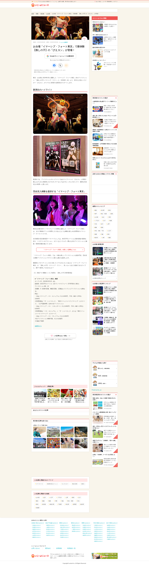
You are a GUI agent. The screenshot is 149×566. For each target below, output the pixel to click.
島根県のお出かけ (98, 533)
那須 (37, 504)
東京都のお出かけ (64, 525)
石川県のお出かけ (50, 531)
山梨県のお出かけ (50, 527)
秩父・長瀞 (70, 501)
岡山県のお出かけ (98, 527)
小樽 (103, 237)
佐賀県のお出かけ (111, 527)
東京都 (44, 504)
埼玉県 (67, 504)
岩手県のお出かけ (36, 531)
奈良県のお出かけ (87, 531)
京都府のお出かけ (87, 527)
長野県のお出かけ (50, 525)
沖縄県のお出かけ (111, 539)
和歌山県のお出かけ (87, 533)
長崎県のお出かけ (111, 529)
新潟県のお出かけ (50, 529)
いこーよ (36, 1)
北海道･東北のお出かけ (37, 523)
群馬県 (74, 504)
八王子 (51, 497)
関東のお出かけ (63, 523)
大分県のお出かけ (111, 533)
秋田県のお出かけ (36, 533)
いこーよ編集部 (64, 42)
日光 (78, 501)
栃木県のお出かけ (64, 535)
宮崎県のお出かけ (111, 535)
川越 (62, 501)
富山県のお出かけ (50, 533)
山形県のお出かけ (36, 535)
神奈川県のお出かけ (65, 527)
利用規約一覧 (71, 548)
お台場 (37, 497)
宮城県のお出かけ (36, 527)
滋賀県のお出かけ (87, 535)
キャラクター (65, 484)
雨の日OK (74, 484)
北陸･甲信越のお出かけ (51, 523)
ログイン (115, 1)
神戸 (96, 213)
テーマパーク (39, 484)
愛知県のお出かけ (76, 525)
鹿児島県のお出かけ (111, 537)
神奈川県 (52, 504)
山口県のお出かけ (98, 529)
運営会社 (48, 548)
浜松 (108, 234)
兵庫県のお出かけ (87, 529)
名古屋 (102, 210)
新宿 (73, 497)
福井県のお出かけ (50, 535)
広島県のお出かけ (98, 525)
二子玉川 (59, 497)
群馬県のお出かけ (64, 533)
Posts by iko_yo (96, 390)
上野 (67, 497)
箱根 (50, 501)
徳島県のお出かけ (98, 541)
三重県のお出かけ (76, 529)
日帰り (83, 484)
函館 (109, 237)
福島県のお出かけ (36, 537)
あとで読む (98, 1)
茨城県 (37, 507)
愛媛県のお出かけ (98, 535)
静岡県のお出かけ (76, 531)
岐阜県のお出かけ (76, 527)
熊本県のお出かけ (111, 531)
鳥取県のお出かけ (98, 531)
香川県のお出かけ (98, 539)
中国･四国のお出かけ (99, 523)
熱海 (102, 227)
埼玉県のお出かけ (64, 531)
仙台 (103, 217)
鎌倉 (43, 501)
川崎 (56, 501)
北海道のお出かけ (36, 525)
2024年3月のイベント (52, 484)
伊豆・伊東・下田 (99, 230)
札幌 (111, 220)
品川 (44, 497)
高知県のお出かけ (98, 537)
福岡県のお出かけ (111, 525)
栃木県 (82, 504)
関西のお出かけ (86, 523)
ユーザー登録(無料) (107, 1)
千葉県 (60, 504)
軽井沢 (96, 237)
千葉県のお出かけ (64, 529)
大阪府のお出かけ (87, 525)
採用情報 (59, 548)
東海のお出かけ (75, 523)
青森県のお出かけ (36, 529)
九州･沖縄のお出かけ (112, 523)
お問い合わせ (35, 548)
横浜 (37, 501)
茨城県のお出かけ (64, 537)
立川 (79, 497)
